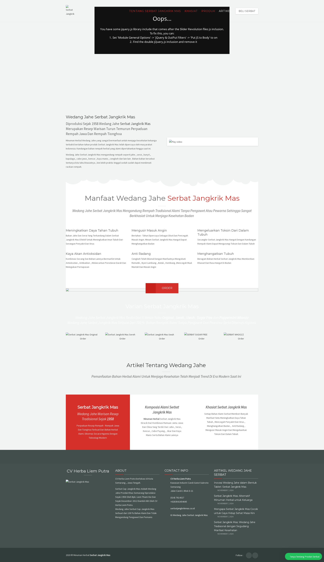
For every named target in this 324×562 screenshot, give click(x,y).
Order (167, 288)
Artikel (225, 11)
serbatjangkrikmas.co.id (182, 508)
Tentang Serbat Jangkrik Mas (155, 11)
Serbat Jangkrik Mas (135, 123)
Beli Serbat (247, 11)
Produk (208, 11)
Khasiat (191, 11)
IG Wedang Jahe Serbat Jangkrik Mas (189, 515)
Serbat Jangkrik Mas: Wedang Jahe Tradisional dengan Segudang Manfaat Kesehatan (234, 526)
